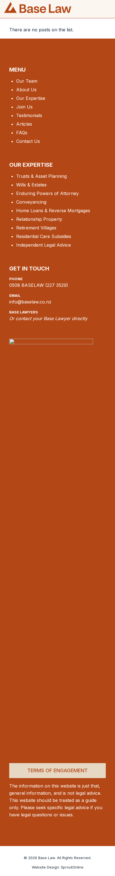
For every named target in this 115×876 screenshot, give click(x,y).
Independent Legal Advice (43, 245)
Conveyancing (31, 202)
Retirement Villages (36, 228)
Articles (24, 124)
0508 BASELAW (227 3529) (38, 285)
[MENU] (107, 11)
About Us (26, 89)
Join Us (24, 107)
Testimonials (29, 115)
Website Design (45, 867)
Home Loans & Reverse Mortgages (53, 210)
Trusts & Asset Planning (41, 176)
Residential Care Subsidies (43, 236)
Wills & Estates (31, 185)
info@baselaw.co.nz (30, 302)
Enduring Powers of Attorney (47, 193)
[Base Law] (37, 6)
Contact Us (28, 141)
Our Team (26, 81)
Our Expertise (30, 98)
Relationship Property (39, 219)
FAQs (21, 132)
